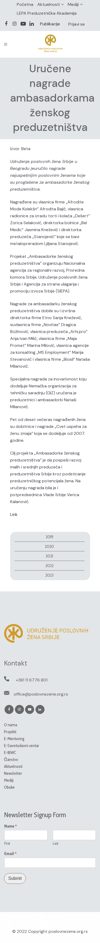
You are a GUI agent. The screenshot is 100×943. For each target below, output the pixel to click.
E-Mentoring (14, 738)
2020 (49, 546)
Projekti (10, 731)
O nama (10, 724)
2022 (49, 565)
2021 (49, 556)
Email (10, 853)
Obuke (9, 787)
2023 (49, 575)
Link (14, 514)
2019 (49, 536)
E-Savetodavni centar (21, 745)
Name (10, 826)
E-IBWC (10, 752)
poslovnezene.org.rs (68, 931)
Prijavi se (76, 24)
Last (55, 843)
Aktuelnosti (48, 4)
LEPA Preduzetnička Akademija (47, 13)
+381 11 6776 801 (31, 680)
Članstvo (11, 759)
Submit (15, 878)
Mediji (73, 4)
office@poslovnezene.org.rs (41, 694)
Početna (25, 4)
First (7, 843)
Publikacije (50, 24)
